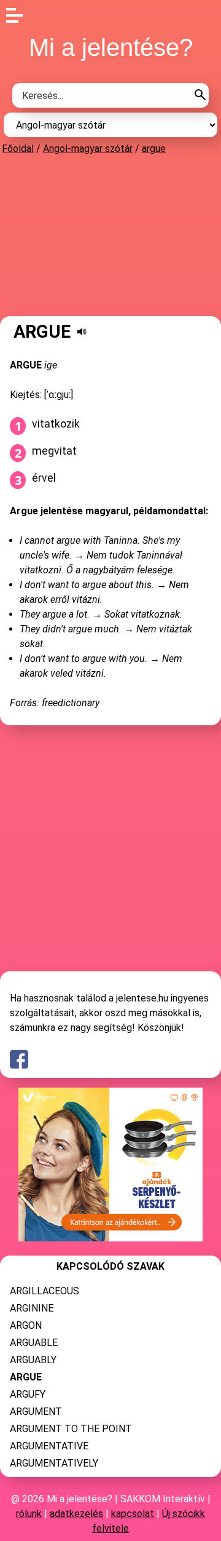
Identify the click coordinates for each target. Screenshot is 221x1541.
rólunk (29, 1513)
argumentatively (54, 1463)
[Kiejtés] (82, 331)
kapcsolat (132, 1513)
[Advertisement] (110, 235)
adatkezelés (76, 1513)
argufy (27, 1394)
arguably (33, 1360)
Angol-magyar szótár (88, 148)
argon (26, 1325)
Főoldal (18, 148)
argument (36, 1411)
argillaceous (44, 1291)
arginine (31, 1308)
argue (154, 148)
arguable (34, 1342)
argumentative (49, 1446)
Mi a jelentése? (111, 47)
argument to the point (71, 1429)
